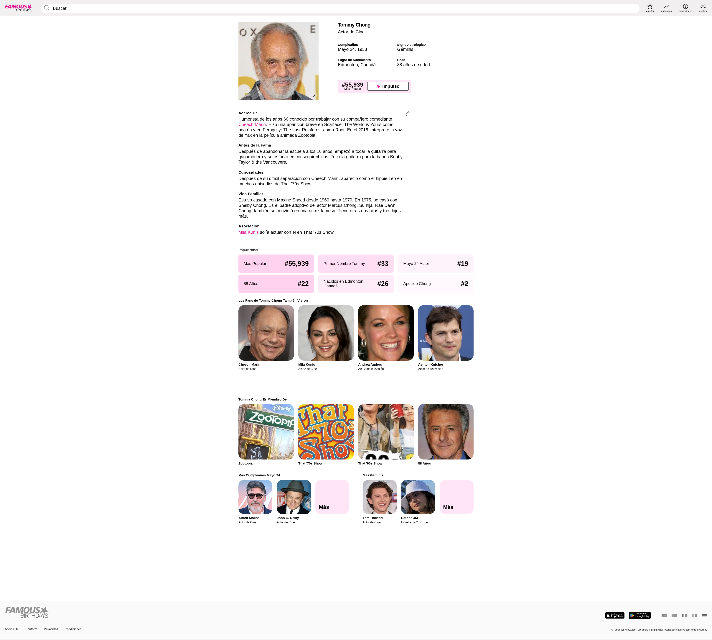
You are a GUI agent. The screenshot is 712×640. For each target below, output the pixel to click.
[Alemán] (704, 615)
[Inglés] (664, 615)
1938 (362, 49)
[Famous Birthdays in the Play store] (640, 615)
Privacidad (51, 629)
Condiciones (73, 629)
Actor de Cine (351, 31)
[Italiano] (694, 615)
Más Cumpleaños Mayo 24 (259, 475)
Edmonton (348, 64)
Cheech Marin (252, 124)
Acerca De (12, 629)
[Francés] (684, 615)
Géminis (405, 49)
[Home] (179, 612)
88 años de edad (413, 64)
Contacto (31, 629)
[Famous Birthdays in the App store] (615, 615)
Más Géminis (373, 475)
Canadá (368, 64)
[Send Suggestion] (408, 114)
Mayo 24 (346, 49)
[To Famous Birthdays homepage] (18, 8)
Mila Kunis (248, 232)
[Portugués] (674, 615)
